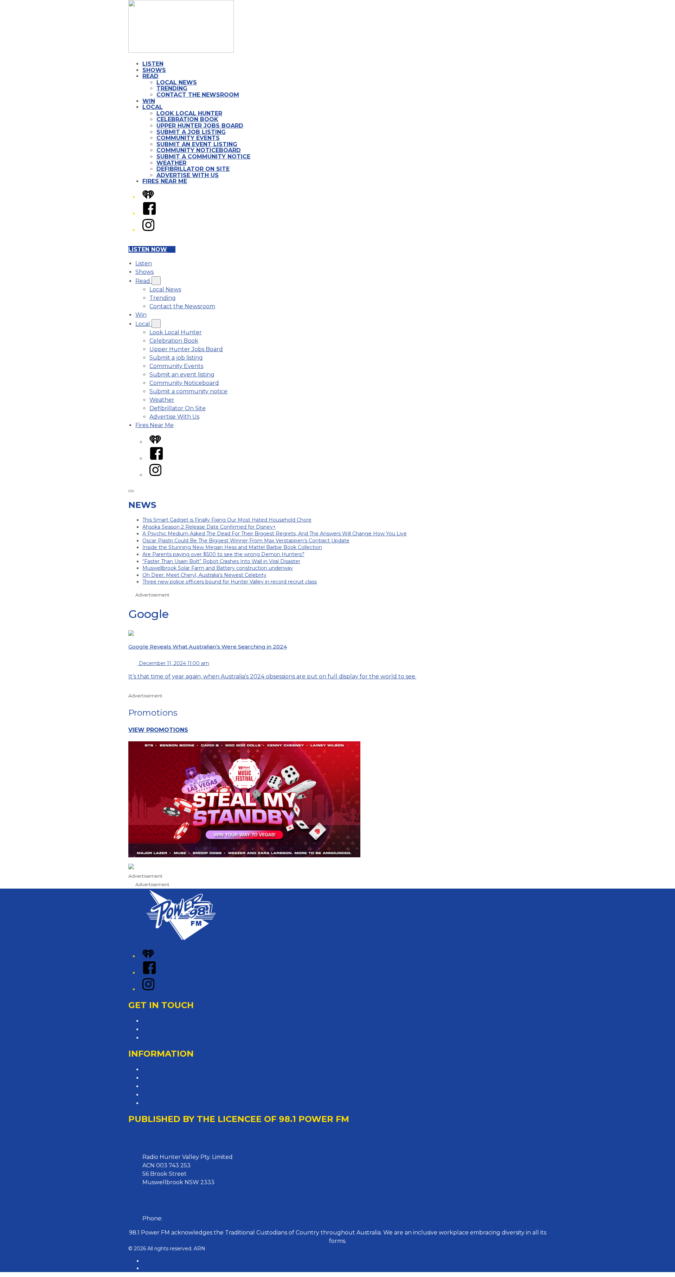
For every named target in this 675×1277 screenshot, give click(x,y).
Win (148, 101)
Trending (171, 88)
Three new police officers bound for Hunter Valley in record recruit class (229, 582)
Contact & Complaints (172, 1021)
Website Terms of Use (172, 1094)
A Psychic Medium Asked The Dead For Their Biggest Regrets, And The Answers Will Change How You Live (274, 533)
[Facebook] (149, 213)
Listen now (147, 249)
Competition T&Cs (167, 1078)
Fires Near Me (164, 181)
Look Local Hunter (189, 113)
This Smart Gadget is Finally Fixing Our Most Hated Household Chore (226, 520)
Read (150, 76)
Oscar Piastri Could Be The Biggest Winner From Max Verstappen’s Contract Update (245, 540)
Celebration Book (187, 119)
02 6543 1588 (182, 1218)
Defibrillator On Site (193, 169)
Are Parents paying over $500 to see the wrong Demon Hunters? (223, 554)
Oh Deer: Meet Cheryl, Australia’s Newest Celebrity (204, 575)
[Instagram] (148, 230)
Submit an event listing (196, 144)
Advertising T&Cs (165, 1086)
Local (152, 107)
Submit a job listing (191, 132)
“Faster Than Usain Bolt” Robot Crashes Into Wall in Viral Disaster (221, 561)
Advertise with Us (166, 1029)
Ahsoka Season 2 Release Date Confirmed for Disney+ (209, 527)
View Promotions (158, 730)
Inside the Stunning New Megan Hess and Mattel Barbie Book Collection (232, 547)
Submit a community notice (203, 156)
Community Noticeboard (198, 150)
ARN (148, 1261)
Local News (176, 82)
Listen (152, 63)
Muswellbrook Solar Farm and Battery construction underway (217, 568)
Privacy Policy (161, 1069)
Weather (171, 163)
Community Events (188, 138)
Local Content (162, 1103)
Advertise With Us (187, 175)
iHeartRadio (157, 1268)
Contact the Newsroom (197, 94)
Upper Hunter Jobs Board (199, 125)
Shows (154, 70)
